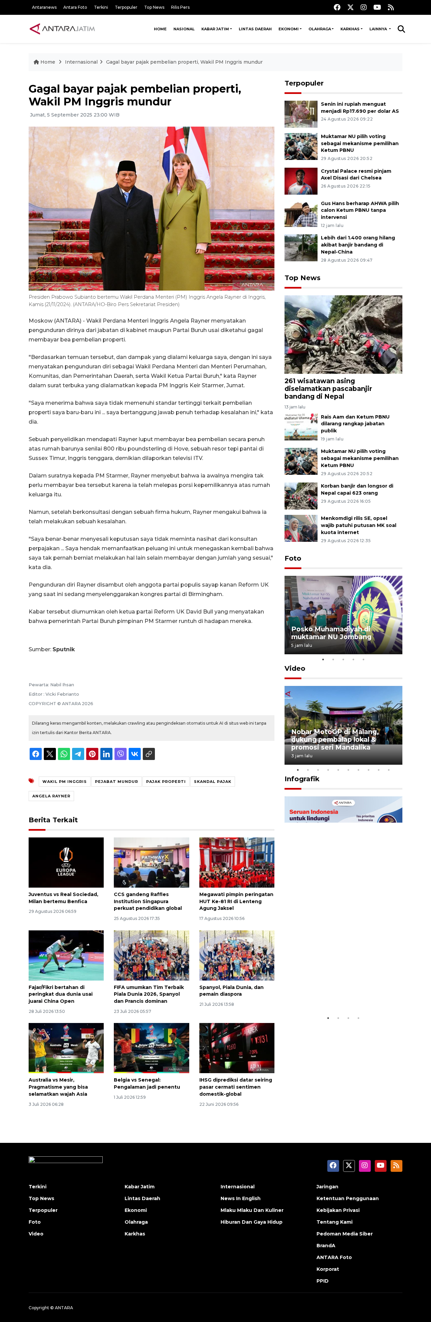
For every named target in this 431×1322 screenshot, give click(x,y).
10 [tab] (389, 769)
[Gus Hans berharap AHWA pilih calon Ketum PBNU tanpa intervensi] (301, 213)
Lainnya (378, 29)
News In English (241, 1198)
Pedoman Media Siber (345, 1234)
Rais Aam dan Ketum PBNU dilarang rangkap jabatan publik (355, 424)
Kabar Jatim (215, 29)
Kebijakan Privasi (338, 1210)
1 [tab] (323, 659)
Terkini (101, 7)
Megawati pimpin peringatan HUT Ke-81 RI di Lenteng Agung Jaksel (236, 901)
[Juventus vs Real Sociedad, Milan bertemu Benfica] (66, 862)
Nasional (184, 29)
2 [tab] (333, 659)
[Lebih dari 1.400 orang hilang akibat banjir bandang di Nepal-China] (301, 247)
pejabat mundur (116, 781)
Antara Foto (75, 7)
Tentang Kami (335, 1222)
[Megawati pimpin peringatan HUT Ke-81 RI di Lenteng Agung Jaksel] (236, 862)
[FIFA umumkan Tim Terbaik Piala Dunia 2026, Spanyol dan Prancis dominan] (151, 955)
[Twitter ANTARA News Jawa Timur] (350, 7)
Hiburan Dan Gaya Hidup (252, 1222)
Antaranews (44, 7)
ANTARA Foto (334, 1257)
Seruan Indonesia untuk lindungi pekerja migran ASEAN (331, 987)
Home (160, 29)
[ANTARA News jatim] (62, 29)
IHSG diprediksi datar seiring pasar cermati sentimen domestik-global (235, 1087)
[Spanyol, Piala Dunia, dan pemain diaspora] (236, 955)
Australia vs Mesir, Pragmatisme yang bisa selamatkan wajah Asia (58, 1087)
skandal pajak (212, 781)
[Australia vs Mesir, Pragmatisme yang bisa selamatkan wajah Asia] (66, 1048)
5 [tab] (363, 659)
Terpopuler (126, 7)
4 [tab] (353, 659)
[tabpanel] (343, 615)
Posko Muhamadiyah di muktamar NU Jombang (331, 633)
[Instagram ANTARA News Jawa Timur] (364, 7)
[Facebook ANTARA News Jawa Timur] (337, 7)
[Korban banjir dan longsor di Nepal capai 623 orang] (301, 495)
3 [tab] (343, 659)
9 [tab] (378, 769)
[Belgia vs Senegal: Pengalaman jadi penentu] (151, 1048)
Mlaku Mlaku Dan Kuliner (252, 1210)
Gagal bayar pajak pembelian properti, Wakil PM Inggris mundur (184, 62)
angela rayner (51, 796)
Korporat (328, 1269)
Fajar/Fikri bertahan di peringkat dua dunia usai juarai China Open (61, 994)
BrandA (326, 1246)
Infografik (302, 779)
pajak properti (166, 781)
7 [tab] (358, 769)
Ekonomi (288, 29)
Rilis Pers (180, 7)
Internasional (81, 62)
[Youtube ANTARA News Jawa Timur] (377, 7)
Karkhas (350, 29)
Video (295, 668)
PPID (323, 1281)
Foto (293, 558)
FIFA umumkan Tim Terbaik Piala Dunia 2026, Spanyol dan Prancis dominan (149, 994)
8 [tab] (368, 769)
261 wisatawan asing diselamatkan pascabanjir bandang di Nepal (328, 388)
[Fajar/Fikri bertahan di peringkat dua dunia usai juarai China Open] (66, 955)
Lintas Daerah (255, 29)
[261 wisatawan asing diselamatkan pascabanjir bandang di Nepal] (343, 334)
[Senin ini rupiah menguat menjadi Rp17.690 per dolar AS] (301, 113)
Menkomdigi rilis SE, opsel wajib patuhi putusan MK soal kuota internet (358, 525)
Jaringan (327, 1187)
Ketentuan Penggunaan (348, 1198)
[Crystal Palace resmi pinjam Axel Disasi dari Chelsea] (301, 180)
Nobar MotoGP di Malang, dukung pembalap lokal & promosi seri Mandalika (335, 739)
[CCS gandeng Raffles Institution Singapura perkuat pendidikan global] (151, 862)
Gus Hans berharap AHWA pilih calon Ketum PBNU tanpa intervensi (360, 210)
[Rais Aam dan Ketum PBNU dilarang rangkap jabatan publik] (301, 426)
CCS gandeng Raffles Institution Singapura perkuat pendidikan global (148, 901)
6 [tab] (348, 769)
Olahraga (319, 29)
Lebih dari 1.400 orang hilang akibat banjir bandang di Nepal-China (358, 245)
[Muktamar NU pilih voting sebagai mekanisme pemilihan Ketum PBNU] (301, 146)
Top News (154, 7)
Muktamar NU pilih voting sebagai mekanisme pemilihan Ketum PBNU (360, 143)
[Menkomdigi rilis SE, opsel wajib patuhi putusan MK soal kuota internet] (301, 528)
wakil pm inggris (64, 781)
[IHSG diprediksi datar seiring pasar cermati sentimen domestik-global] (236, 1048)
